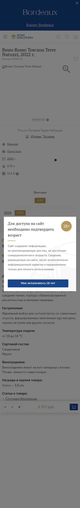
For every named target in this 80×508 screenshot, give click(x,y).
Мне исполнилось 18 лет (38, 283)
